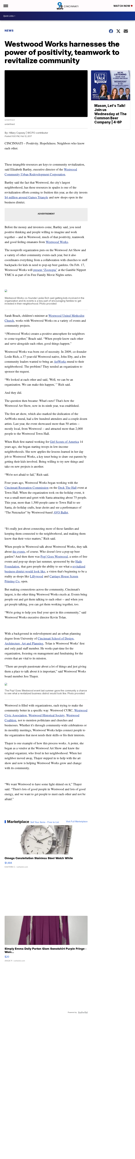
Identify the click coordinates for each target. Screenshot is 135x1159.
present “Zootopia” (45, 270)
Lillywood (36, 576)
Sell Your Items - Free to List (44, 822)
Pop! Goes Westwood (54, 556)
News (9, 30)
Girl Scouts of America (64, 441)
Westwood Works (57, 242)
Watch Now (122, 5)
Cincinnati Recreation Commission (27, 487)
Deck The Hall (67, 487)
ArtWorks (60, 361)
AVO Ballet (61, 512)
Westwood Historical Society (46, 715)
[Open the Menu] (5, 6)
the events (19, 551)
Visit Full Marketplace (77, 821)
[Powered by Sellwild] (83, 1012)
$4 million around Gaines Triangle (26, 197)
